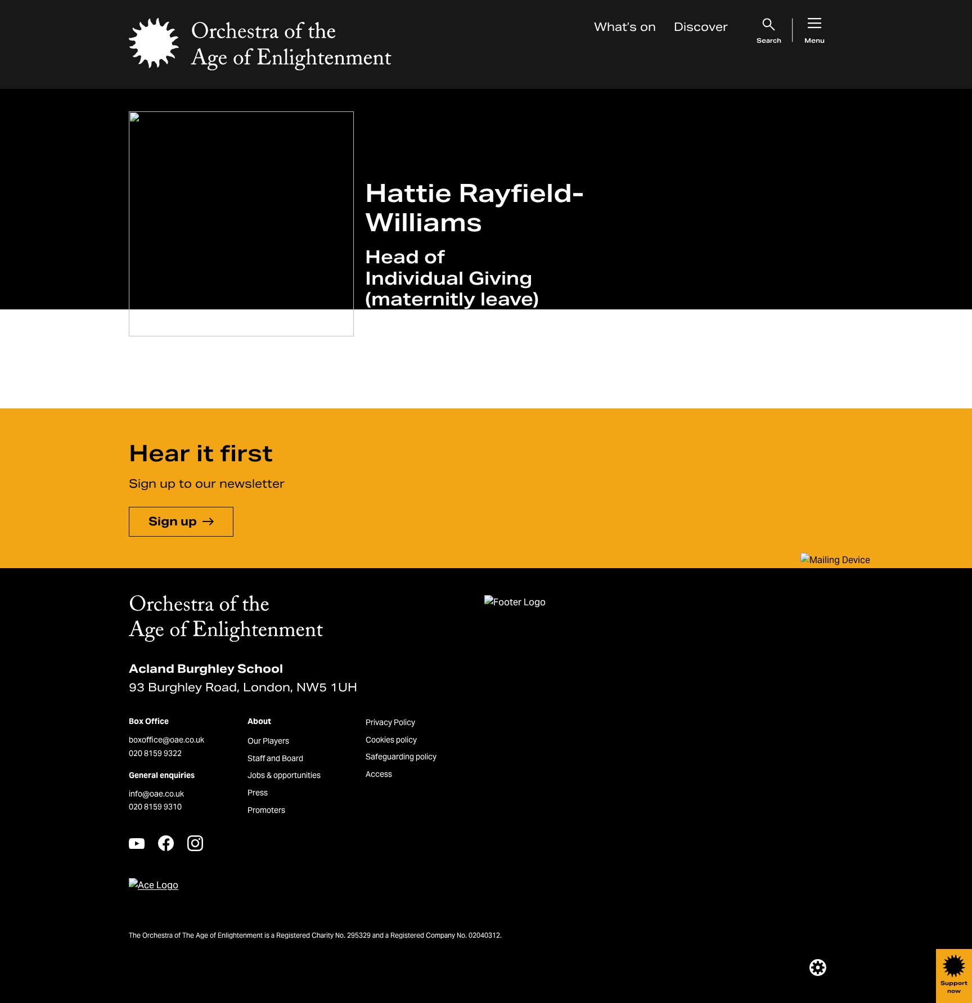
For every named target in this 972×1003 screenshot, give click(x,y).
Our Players (268, 741)
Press (258, 793)
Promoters (266, 810)
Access (379, 774)
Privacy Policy (390, 722)
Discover (701, 27)
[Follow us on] (137, 843)
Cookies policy (391, 740)
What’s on (625, 27)
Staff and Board (275, 758)
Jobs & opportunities (284, 775)
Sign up (172, 521)
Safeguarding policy (401, 757)
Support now (954, 987)
